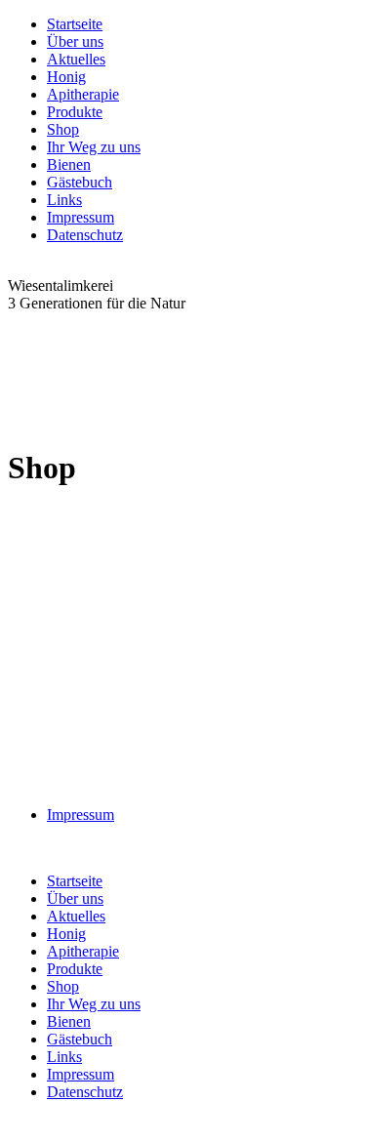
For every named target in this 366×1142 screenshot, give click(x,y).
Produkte (74, 111)
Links (64, 199)
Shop (63, 129)
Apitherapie (83, 94)
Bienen (69, 164)
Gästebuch (79, 182)
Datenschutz (85, 234)
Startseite (74, 24)
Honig (66, 76)
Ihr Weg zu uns (94, 147)
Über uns (75, 41)
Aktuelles (76, 59)
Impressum (80, 217)
